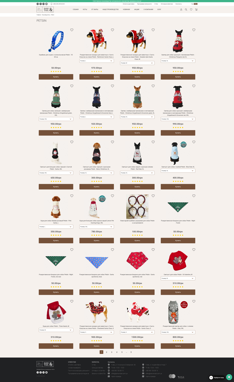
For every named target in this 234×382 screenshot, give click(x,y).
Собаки (76, 9)
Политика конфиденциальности (78, 371)
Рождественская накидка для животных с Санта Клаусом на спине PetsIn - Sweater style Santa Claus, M (137, 57)
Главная (39, 15)
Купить (56, 77)
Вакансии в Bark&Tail (99, 373)
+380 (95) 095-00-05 (59, 4)
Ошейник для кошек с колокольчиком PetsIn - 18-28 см (56, 56)
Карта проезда (116, 376)
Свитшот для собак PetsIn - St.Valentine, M (178, 274)
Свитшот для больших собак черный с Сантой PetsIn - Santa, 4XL (56, 168)
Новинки (126, 9)
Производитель (46, 15)
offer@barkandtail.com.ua (119, 373)
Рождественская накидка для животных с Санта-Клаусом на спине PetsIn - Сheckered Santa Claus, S (97, 327)
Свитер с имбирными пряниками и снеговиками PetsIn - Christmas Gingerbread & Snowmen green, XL (137, 112)
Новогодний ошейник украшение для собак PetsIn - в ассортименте (137, 222)
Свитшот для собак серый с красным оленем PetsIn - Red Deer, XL (137, 168)
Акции (136, 9)
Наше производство (111, 9)
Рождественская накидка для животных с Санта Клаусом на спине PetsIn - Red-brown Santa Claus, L (97, 56)
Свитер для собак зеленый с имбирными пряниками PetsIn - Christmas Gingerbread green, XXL (56, 113)
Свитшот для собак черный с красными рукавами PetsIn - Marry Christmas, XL (96, 168)
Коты (85, 9)
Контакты (179, 4)
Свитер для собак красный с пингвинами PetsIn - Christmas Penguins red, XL (178, 56)
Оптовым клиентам (167, 4)
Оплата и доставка (128, 4)
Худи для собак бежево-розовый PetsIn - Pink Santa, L (56, 222)
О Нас (156, 4)
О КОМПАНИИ (148, 9)
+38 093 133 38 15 (117, 371)
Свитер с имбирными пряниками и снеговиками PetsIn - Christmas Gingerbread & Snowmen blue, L (96, 112)
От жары (94, 9)
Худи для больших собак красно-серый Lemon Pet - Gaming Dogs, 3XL (97, 222)
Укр (192, 4)
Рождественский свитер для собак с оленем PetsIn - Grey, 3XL (178, 327)
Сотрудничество (97, 368)
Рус (196, 4)
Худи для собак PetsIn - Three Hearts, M (56, 326)
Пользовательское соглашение (78, 373)
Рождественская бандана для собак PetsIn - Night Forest (178, 222)
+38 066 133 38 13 (152, 371)
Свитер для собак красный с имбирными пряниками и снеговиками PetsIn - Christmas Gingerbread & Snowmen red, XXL (178, 113)
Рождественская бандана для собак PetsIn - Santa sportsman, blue (96, 276)
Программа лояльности (144, 4)
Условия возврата (74, 368)
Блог (159, 9)
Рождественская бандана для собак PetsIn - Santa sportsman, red (137, 276)
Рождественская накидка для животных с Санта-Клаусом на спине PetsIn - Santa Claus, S (137, 327)
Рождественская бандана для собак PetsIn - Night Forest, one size (56, 276)
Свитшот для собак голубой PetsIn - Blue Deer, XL (178, 167)
